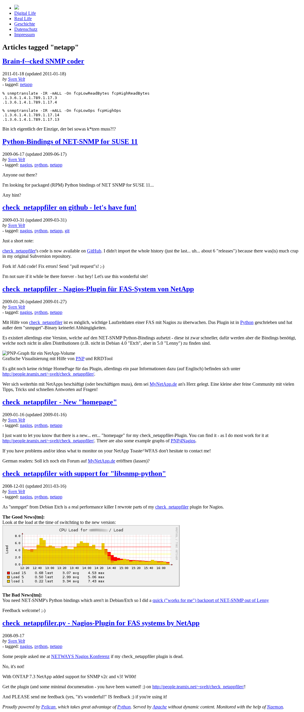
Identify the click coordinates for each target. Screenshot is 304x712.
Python (247, 322)
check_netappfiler (19, 250)
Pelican (48, 706)
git (67, 230)
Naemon (275, 706)
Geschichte (24, 23)
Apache (160, 706)
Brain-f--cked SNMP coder (43, 61)
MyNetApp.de (163, 384)
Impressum (24, 34)
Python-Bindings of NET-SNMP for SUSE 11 (70, 141)
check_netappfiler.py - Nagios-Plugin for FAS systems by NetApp (101, 623)
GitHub (94, 250)
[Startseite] (16, 7)
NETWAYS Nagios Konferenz (80, 656)
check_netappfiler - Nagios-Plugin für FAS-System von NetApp (98, 289)
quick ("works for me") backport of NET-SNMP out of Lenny (211, 600)
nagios (26, 164)
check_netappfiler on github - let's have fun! (69, 207)
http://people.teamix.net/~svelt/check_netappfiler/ (48, 373)
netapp (26, 84)
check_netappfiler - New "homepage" (59, 402)
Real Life (23, 18)
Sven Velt (16, 79)
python (41, 164)
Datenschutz (25, 29)
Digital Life (25, 13)
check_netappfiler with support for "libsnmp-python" (84, 473)
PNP (80, 358)
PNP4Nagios (183, 440)
